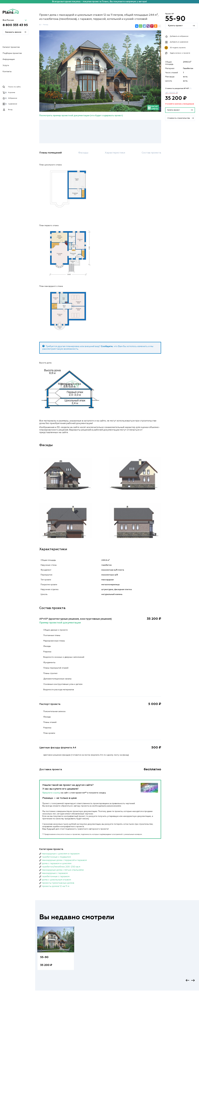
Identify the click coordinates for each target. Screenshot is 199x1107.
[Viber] (148, 26)
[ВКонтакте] (136, 26)
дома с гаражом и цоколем (56, 863)
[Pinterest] (152, 26)
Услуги (6, 65)
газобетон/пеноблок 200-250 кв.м (61, 867)
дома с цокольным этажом (56, 880)
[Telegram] (144, 26)
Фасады (83, 153)
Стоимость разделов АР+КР (178, 88)
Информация (9, 59)
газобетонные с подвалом (56, 857)
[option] (55, 951)
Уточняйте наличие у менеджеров (179, 104)
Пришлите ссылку (51, 793)
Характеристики (115, 153)
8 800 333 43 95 (15, 25)
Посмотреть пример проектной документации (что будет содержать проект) (81, 116)
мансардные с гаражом (55, 873)
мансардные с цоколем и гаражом (60, 854)
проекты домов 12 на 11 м (55, 886)
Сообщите (107, 346)
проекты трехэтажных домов (58, 883)
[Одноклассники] (155, 26)
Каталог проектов (11, 47)
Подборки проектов (12, 53)
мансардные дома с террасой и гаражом (64, 860)
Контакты (7, 72)
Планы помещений (50, 153)
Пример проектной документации (60, 622)
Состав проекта (151, 153)
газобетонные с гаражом (55, 876)
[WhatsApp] (140, 26)
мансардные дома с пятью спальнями (63, 870)
